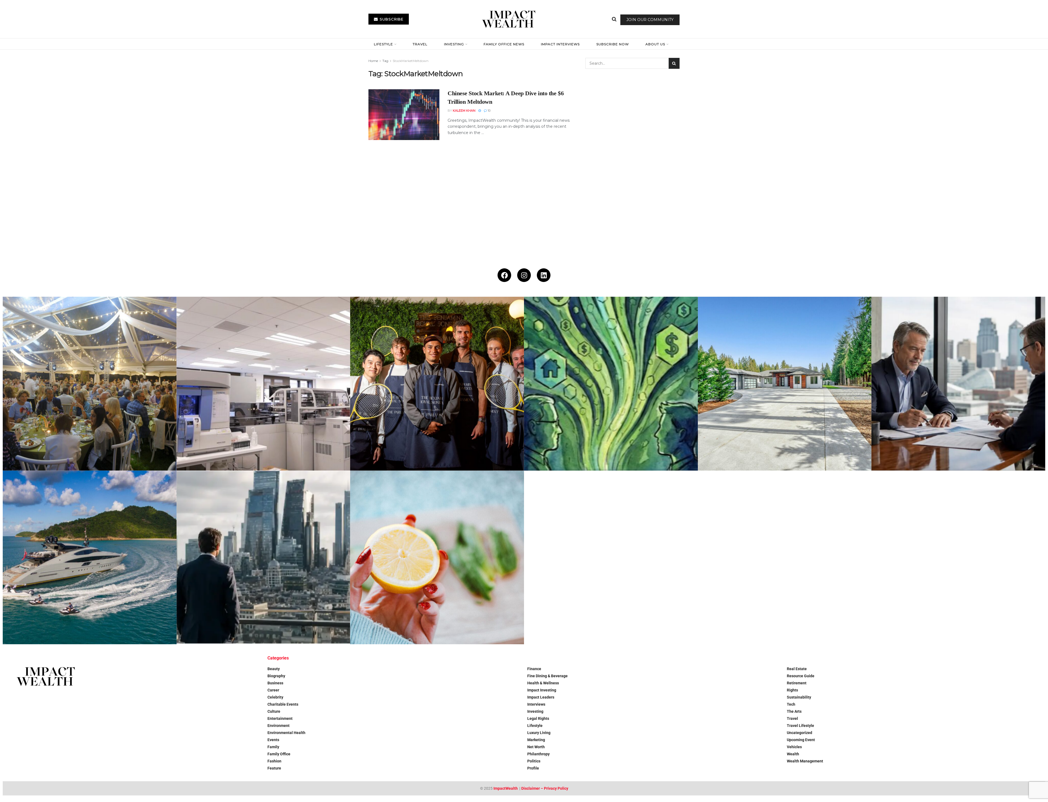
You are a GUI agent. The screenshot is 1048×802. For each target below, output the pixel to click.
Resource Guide (800, 676)
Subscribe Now (612, 44)
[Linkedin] (543, 275)
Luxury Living (538, 732)
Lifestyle (383, 44)
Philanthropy (538, 754)
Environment (278, 725)
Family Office (278, 754)
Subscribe (391, 19)
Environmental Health (286, 732)
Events (273, 740)
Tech (791, 704)
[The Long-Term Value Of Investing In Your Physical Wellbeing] (437, 557)
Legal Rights (538, 718)
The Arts (794, 711)
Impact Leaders (540, 697)
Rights (792, 690)
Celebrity (275, 697)
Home (373, 61)
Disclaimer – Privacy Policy (544, 788)
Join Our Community (650, 19)
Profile (533, 768)
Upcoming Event (801, 740)
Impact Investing (541, 690)
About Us (655, 44)
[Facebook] (504, 275)
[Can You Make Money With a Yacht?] (90, 557)
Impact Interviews (560, 44)
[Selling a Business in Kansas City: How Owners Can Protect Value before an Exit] (958, 384)
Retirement (796, 683)
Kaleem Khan (464, 110)
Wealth (793, 754)
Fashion (274, 761)
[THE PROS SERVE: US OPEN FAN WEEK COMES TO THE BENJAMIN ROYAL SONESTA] (437, 384)
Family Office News (504, 44)
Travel (420, 44)
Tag (385, 61)
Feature (274, 768)
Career (273, 690)
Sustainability (799, 697)
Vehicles (794, 747)
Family (273, 747)
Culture (273, 711)
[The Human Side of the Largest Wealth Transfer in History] (611, 384)
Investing (454, 44)
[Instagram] (524, 275)
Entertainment (280, 718)
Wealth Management (805, 761)
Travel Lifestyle (800, 725)
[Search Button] (614, 19)
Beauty (273, 669)
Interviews (536, 704)
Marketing (536, 740)
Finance (534, 669)
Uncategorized (799, 732)
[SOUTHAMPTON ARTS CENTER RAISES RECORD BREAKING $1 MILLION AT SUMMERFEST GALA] (90, 384)
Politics (533, 761)
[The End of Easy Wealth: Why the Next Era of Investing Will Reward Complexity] (263, 557)
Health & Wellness (543, 683)
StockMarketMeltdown (410, 61)
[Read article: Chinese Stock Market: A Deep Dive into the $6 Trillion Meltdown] (403, 114)
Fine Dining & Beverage (547, 676)
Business (275, 683)
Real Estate (797, 669)
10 (488, 110)
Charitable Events (282, 704)
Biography (276, 676)
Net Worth (536, 747)
